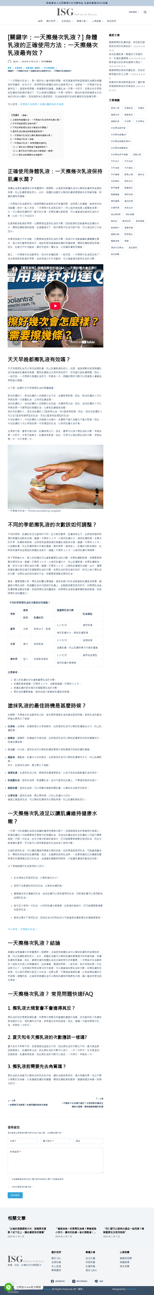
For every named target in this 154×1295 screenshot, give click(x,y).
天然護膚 (115, 174)
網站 (78, 1141)
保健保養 (90, 1262)
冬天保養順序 (46, 61)
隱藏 (24, 115)
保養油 (141, 108)
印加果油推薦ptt (118, 134)
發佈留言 (15, 1195)
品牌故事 (56, 1262)
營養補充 (128, 187)
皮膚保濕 (115, 207)
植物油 (141, 174)
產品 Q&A (91, 1270)
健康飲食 (115, 121)
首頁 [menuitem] (40, 21)
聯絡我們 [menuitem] (111, 21)
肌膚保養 (90, 1266)
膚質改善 (115, 234)
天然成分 (115, 161)
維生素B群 (116, 214)
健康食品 (128, 114)
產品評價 (128, 201)
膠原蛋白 (128, 234)
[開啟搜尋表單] (145, 12)
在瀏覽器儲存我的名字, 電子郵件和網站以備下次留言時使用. (38, 1179)
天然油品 (128, 161)
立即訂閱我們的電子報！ (22, 1187)
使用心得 (115, 108)
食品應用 (133, 247)
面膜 (126, 241)
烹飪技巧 (128, 181)
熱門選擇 (115, 187)
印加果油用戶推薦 (119, 154)
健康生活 (115, 114)
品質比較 (137, 154)
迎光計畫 (90, 1258)
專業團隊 (56, 1270)
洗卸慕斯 (115, 181)
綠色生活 (128, 207)
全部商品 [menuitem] (66, 21)
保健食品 (128, 108)
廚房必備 (128, 174)
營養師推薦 (126, 1258)
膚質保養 (128, 227)
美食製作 (115, 227)
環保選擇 (115, 201)
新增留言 (15, 1151)
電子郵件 (48, 1141)
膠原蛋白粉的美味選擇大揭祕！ (126, 62)
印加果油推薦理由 (119, 148)
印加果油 (140, 121)
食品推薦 (115, 254)
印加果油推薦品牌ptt (121, 141)
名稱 (13, 1141)
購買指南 (115, 241)
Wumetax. (131, 1289)
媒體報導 (124, 1262)
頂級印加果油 (117, 247)
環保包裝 (128, 194)
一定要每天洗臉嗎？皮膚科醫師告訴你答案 (41, 104)
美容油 (114, 221)
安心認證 (56, 1266)
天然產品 (128, 167)
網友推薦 (130, 214)
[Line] (8, 1287)
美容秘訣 (126, 221)
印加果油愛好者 (118, 128)
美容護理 (140, 221)
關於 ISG (56, 1258)
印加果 (127, 121)
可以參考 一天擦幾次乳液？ (22, 929)
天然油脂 (115, 167)
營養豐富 (115, 194)
